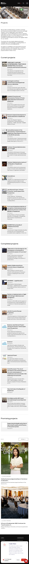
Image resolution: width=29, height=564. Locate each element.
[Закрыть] (26, 543)
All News (23, 439)
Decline (18, 559)
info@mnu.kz (20, 540)
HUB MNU (3, 540)
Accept (23, 559)
